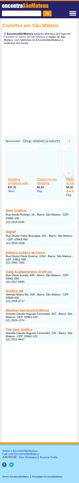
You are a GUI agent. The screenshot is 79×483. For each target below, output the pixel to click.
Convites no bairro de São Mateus (24, 36)
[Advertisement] (39, 88)
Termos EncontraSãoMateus (15, 476)
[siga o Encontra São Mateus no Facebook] (4, 466)
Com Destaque (28, 457)
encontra (25, 5)
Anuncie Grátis (49, 457)
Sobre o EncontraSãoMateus (20, 450)
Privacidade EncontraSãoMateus (47, 476)
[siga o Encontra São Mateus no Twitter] (11, 466)
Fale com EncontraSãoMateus (20, 453)
